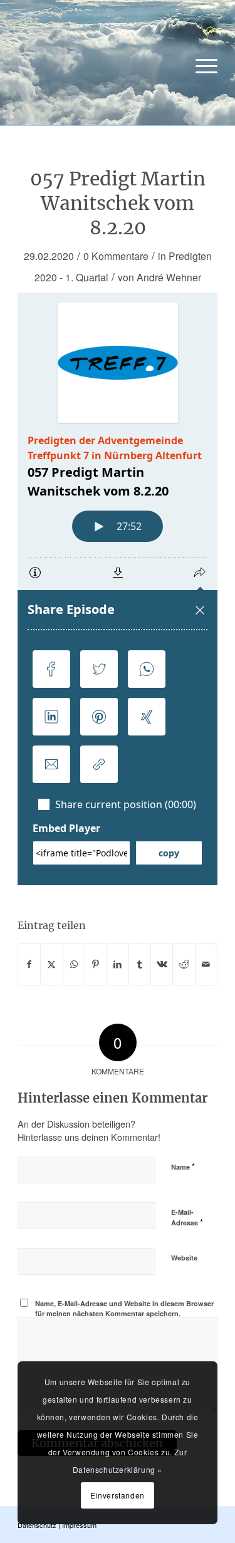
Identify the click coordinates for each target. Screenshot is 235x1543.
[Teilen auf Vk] (161, 964)
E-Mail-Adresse (187, 1218)
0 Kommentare (116, 255)
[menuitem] (200, 65)
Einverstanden (117, 1495)
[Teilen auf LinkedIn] (117, 964)
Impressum (79, 1525)
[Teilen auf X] (51, 964)
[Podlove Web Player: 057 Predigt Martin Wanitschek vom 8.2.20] (117, 589)
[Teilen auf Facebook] (29, 964)
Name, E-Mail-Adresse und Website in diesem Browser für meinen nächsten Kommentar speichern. (124, 1309)
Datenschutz (37, 1525)
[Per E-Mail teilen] (206, 964)
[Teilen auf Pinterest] (96, 964)
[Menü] (200, 65)
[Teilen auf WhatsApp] (74, 964)
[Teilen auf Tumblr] (139, 964)
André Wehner (169, 277)
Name (183, 1166)
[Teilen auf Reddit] (183, 964)
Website (184, 1257)
